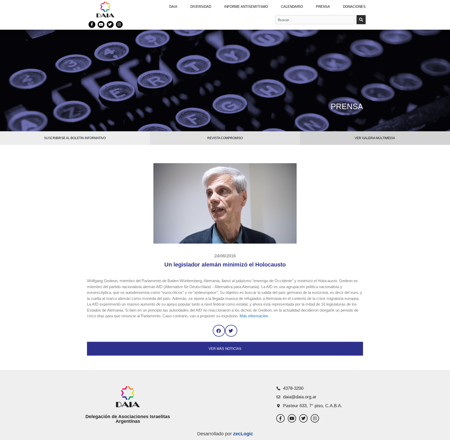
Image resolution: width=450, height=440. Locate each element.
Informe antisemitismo (246, 7)
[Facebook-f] (92, 24)
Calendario (292, 7)
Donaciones (354, 7)
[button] (219, 331)
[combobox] (315, 19)
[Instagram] (119, 24)
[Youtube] (101, 24)
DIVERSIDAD (200, 7)
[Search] (361, 19)
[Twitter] (110, 24)
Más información (254, 316)
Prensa (323, 7)
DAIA (173, 7)
